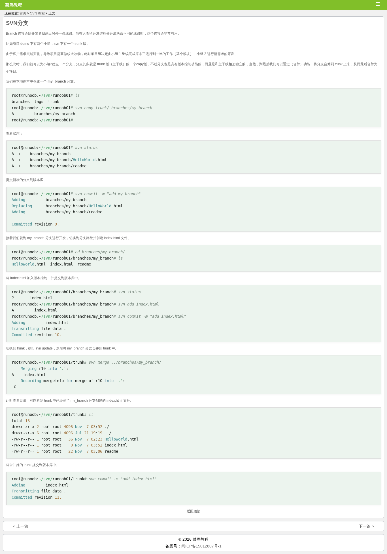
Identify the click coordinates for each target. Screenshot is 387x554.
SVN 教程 (37, 13)
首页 (23, 13)
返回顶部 (193, 511)
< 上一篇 (20, 526)
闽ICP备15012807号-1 (201, 546)
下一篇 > (366, 526)
